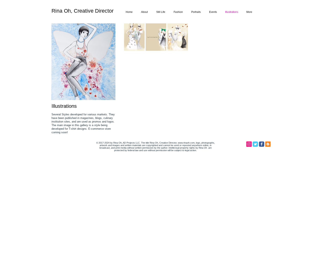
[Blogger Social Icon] (268, 144)
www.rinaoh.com (186, 142)
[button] (134, 37)
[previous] (133, 83)
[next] (244, 83)
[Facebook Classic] (261, 144)
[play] (244, 132)
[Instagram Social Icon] (249, 144)
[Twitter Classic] (255, 144)
